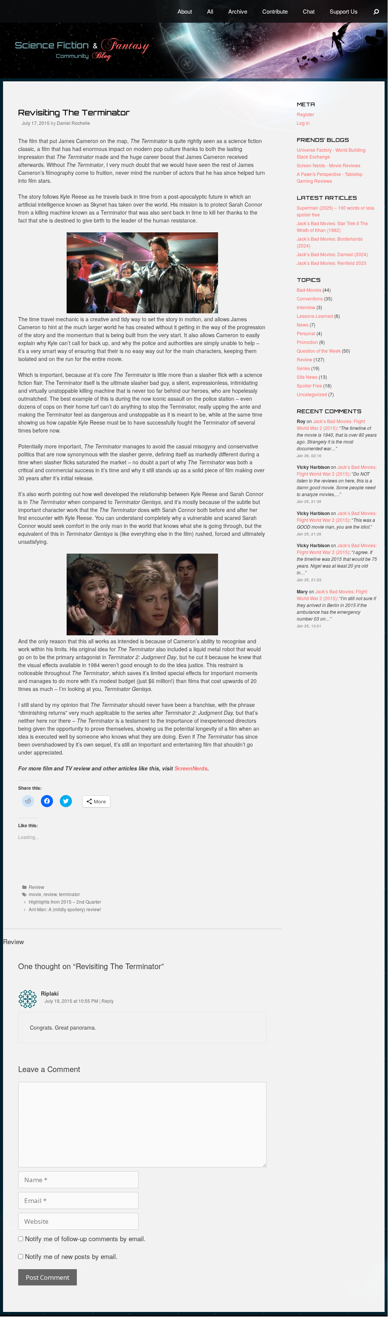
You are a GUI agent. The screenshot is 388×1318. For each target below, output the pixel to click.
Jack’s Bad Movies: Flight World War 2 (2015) (331, 424)
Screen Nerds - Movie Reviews (328, 165)
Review (36, 887)
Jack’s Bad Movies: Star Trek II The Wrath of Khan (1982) (332, 226)
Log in (303, 123)
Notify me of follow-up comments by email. (85, 1238)
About (185, 11)
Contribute (275, 11)
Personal (306, 333)
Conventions (310, 298)
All (210, 11)
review (50, 894)
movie (35, 894)
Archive (237, 11)
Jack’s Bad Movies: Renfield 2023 (331, 263)
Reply (107, 1000)
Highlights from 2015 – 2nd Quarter (65, 901)
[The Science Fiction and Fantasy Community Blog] (100, 49)
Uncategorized (312, 394)
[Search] (376, 11)
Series (303, 368)
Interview (306, 307)
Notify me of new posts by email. (71, 1256)
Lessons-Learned (315, 316)
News (303, 324)
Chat (309, 11)
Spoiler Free (309, 385)
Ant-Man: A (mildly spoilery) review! (65, 909)
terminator (69, 894)
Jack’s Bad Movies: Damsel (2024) (332, 254)
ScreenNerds (190, 768)
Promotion (307, 342)
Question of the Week (319, 350)
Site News (307, 376)
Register (305, 114)
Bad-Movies (309, 289)
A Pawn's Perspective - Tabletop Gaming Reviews (330, 177)
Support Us (344, 11)
